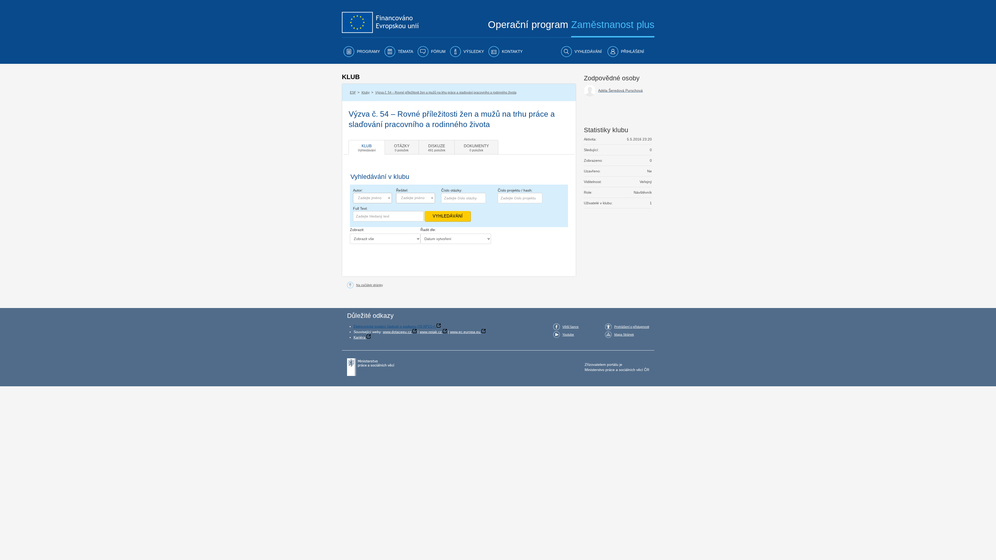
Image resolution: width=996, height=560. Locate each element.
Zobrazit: (357, 230)
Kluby (366, 92)
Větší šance (570, 327)
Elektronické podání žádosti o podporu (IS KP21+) (394, 326)
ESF (353, 92)
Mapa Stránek (624, 335)
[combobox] (372, 198)
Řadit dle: (428, 230)
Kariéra (359, 337)
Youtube (568, 335)
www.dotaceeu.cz (397, 332)
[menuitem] (362, 52)
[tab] (367, 147)
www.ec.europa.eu (465, 332)
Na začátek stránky (369, 285)
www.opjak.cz (431, 332)
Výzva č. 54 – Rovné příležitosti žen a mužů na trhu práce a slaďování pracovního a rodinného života (445, 92)
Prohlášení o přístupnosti (631, 327)
